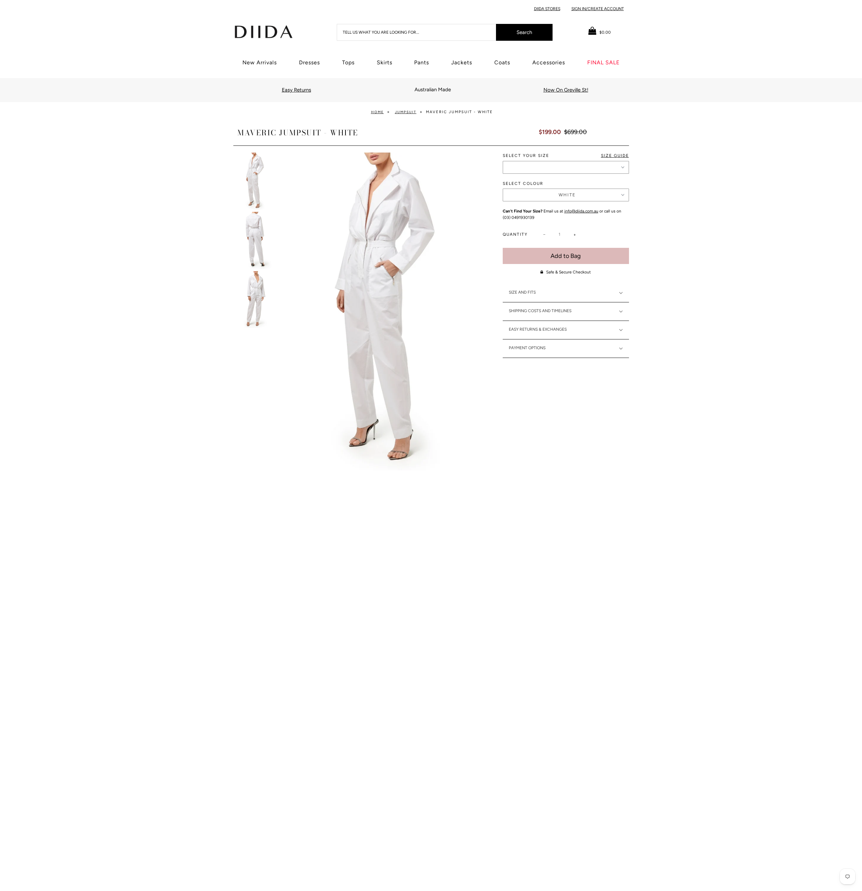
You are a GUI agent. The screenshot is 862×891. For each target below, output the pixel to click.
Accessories (548, 62)
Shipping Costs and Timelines (540, 310)
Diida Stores (547, 8)
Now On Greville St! (565, 90)
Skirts (384, 62)
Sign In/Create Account (597, 8)
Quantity (515, 234)
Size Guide (615, 155)
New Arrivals (259, 62)
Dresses (309, 62)
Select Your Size (566, 155)
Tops (348, 62)
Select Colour (523, 183)
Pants (421, 62)
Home (377, 112)
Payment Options (527, 347)
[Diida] (263, 31)
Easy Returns (296, 90)
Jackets (461, 62)
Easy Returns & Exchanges (538, 329)
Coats (502, 62)
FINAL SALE (603, 62)
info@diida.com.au (581, 211)
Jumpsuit (406, 112)
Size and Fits (522, 292)
